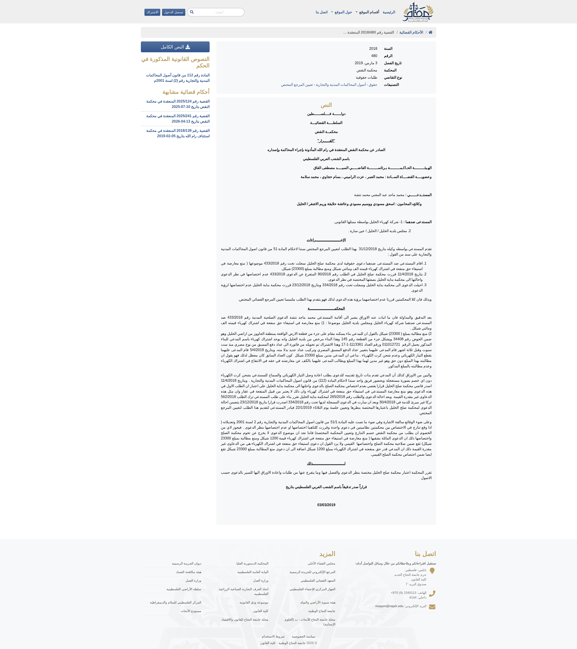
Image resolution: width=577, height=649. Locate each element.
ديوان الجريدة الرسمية (186, 563)
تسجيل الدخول (173, 12)
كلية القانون (260, 611)
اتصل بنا (321, 12)
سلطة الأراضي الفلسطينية (184, 589)
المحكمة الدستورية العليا (252, 563)
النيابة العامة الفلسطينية (252, 572)
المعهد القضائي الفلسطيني (318, 580)
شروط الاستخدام (273, 636)
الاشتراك (152, 12)
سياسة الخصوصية (303, 636)
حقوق (373, 85)
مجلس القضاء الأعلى (321, 563)
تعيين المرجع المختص (297, 85)
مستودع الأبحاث (191, 611)
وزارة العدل (260, 580)
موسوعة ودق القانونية (254, 602)
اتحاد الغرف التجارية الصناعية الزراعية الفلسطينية (243, 591)
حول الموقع (343, 12)
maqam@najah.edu (389, 606)
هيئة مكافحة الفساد (188, 572)
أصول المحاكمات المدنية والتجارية (341, 85)
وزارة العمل (193, 580)
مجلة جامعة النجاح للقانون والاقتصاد (244, 619)
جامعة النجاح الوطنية (321, 611)
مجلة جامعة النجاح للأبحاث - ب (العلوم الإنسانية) (310, 622)
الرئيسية (389, 12)
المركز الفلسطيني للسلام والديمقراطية (175, 602)
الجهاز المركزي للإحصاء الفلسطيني (312, 589)
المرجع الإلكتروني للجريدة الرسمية (312, 572)
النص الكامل (173, 46)
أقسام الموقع (368, 12)
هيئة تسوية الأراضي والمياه (317, 602)
